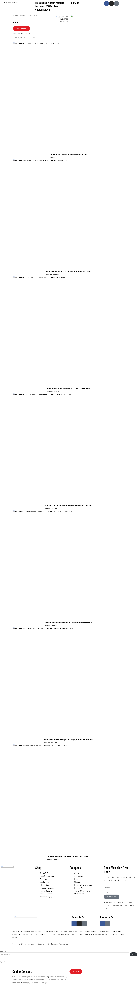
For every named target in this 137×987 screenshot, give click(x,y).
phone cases (55, 934)
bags (62, 934)
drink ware (20, 934)
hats (14, 934)
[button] (16, 18)
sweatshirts (106, 931)
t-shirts (92, 931)
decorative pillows (42, 934)
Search (3, 951)
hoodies (98, 931)
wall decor (30, 934)
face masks (116, 931)
